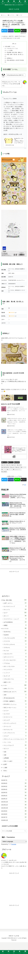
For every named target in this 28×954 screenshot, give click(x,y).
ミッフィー (15, 672)
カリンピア (15, 720)
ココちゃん (15, 647)
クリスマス (15, 641)
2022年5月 (13, 786)
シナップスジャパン (15, 732)
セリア (15, 612)
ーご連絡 (14, 767)
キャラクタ (14, 628)
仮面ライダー (15, 682)
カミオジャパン (15, 717)
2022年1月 (13, 798)
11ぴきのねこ (15, 631)
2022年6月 (13, 783)
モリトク (15, 748)
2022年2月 (13, 795)
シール (4, 469)
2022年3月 (13, 792)
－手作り (14, 770)
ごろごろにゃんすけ (15, 638)
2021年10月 (13, 808)
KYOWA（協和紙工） (15, 701)
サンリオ (5, 462)
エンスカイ (15, 713)
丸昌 (15, 751)
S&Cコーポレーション (15, 707)
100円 (4, 465)
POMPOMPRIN (6, 467)
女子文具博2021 (15, 622)
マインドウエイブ (15, 745)
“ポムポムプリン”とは (12, 48)
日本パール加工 (15, 761)
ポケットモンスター (15, 666)
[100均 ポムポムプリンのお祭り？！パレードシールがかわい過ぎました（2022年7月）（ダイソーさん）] (17, 529)
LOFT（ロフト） (15, 603)
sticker (18, 467)
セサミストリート (15, 657)
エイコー (15, 710)
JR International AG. (15, 698)
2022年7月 (13, 780)
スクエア (15, 736)
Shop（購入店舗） (14, 600)
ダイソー (11, 462)
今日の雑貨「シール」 (10, 46)
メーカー (14, 685)
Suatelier (15, 634)
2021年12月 (13, 802)
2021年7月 (13, 817)
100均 (9, 465)
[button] (25, 831)
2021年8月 (13, 814)
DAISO (20, 465)
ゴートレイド (15, 726)
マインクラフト (15, 669)
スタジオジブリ (15, 653)
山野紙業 (17, 462)
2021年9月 (13, 811)
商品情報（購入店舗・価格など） (15, 52)
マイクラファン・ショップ (15, 619)
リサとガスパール (15, 679)
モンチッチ (15, 676)
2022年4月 (13, 789)
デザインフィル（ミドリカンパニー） (15, 739)
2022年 (14, 465)
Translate (13, 844)
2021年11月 (13, 805)
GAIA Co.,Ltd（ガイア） (15, 691)
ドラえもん (15, 663)
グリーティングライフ (15, 723)
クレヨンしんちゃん (15, 644)
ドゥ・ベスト (15, 742)
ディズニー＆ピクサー (15, 660)
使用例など (9, 58)
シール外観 (9, 50)
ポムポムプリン (17, 469)
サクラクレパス (15, 729)
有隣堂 (15, 625)
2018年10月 (13, 820)
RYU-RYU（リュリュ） (15, 704)
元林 (15, 755)
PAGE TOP (25, 924)
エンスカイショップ (15, 606)
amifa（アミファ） (15, 688)
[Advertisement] (14, 582)
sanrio (13, 467)
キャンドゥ (15, 609)
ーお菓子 (14, 764)
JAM (15, 695)
